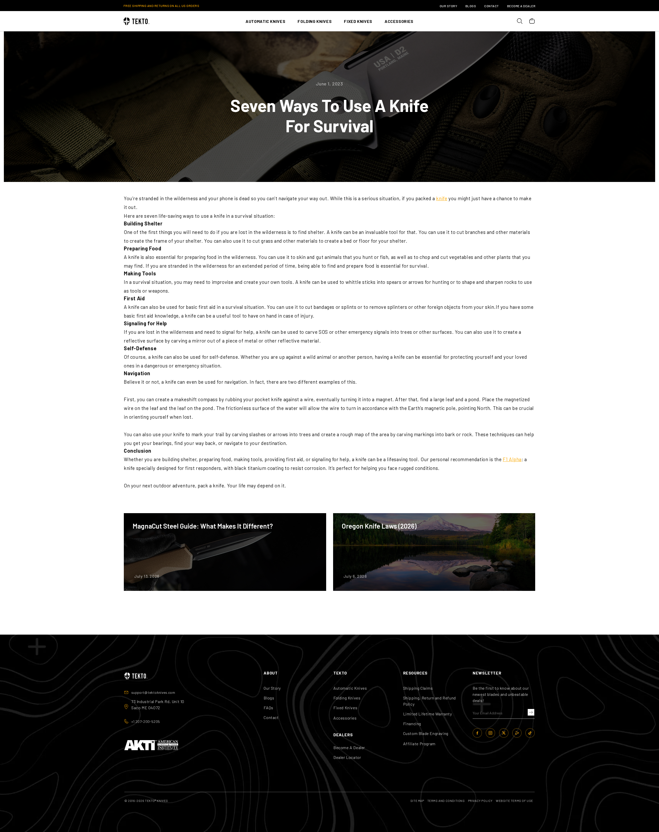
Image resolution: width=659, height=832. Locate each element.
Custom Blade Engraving (425, 733)
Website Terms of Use (514, 800)
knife (441, 198)
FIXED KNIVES (358, 21)
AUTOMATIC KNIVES (265, 21)
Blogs (470, 6)
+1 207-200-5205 (145, 721)
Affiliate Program (419, 743)
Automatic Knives (350, 688)
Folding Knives (346, 697)
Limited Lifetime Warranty (427, 713)
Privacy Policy (480, 800)
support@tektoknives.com (153, 692)
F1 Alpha (512, 459)
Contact (491, 6)
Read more (225, 552)
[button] (530, 712)
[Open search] (519, 21)
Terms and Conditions (446, 800)
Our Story (448, 6)
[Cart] (531, 21)
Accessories (345, 717)
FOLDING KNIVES (315, 21)
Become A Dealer (521, 6)
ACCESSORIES (399, 21)
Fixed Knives (345, 707)
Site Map (417, 800)
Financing (412, 723)
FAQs (268, 707)
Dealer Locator (347, 757)
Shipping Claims (418, 688)
